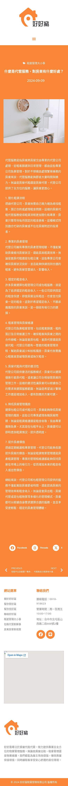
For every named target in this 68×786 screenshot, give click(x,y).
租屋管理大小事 (36, 63)
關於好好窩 (10, 598)
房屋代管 (41, 183)
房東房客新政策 (12, 629)
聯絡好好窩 (10, 614)
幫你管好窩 (10, 603)
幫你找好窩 (10, 609)
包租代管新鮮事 (12, 624)
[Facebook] (40, 634)
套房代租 (16, 258)
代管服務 (10, 160)
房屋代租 (24, 183)
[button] (34, 39)
